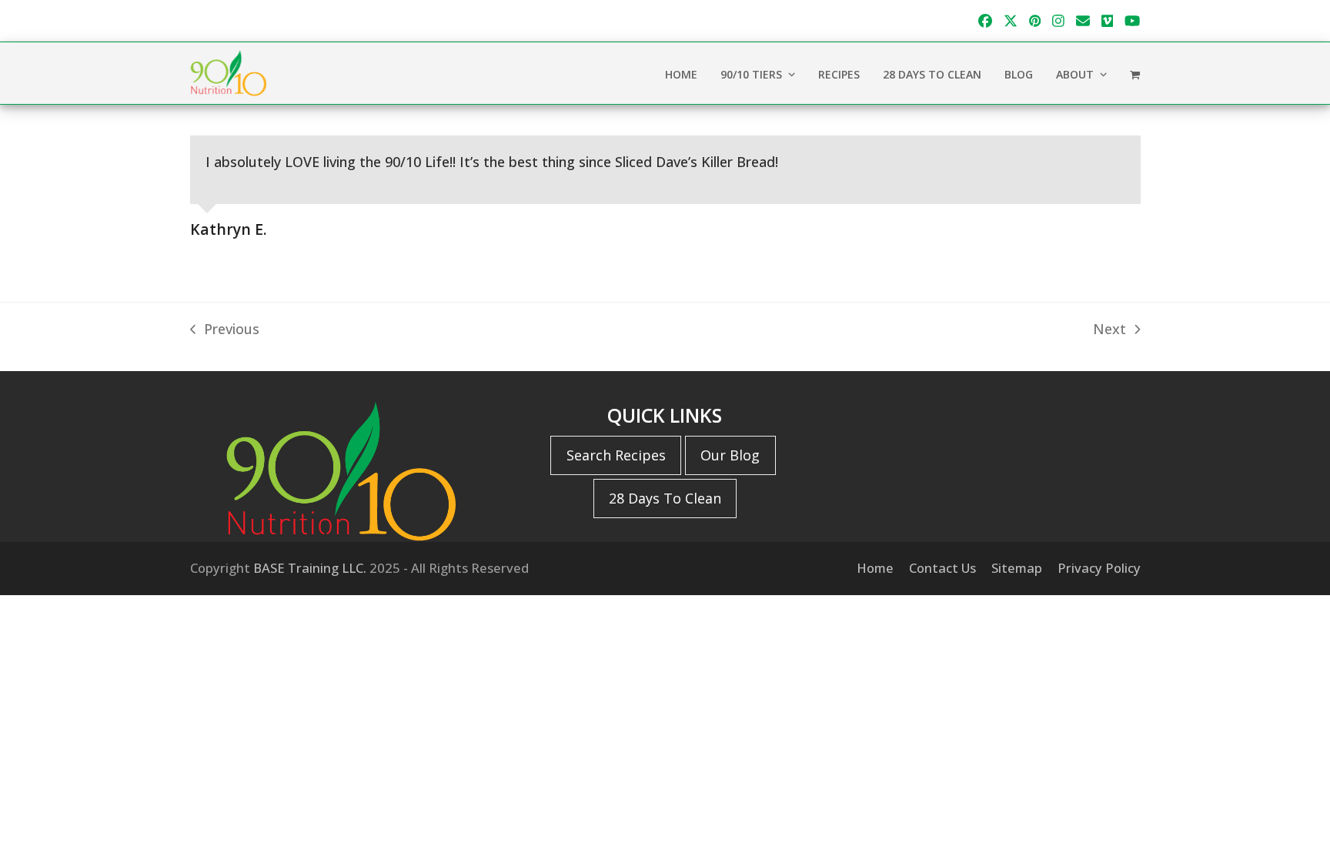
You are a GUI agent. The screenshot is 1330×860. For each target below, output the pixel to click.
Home (875, 568)
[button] (1134, 73)
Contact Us (942, 568)
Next (1109, 330)
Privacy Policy (1099, 568)
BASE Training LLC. (309, 568)
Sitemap (1016, 568)
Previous (224, 330)
